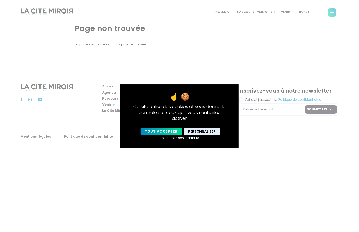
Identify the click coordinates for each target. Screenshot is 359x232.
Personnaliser (202, 131)
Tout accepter (161, 131)
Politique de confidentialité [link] (179, 138)
